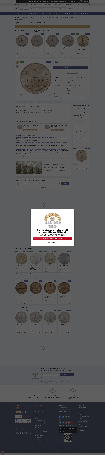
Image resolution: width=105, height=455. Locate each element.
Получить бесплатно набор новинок (52, 238)
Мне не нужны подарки (52, 242)
